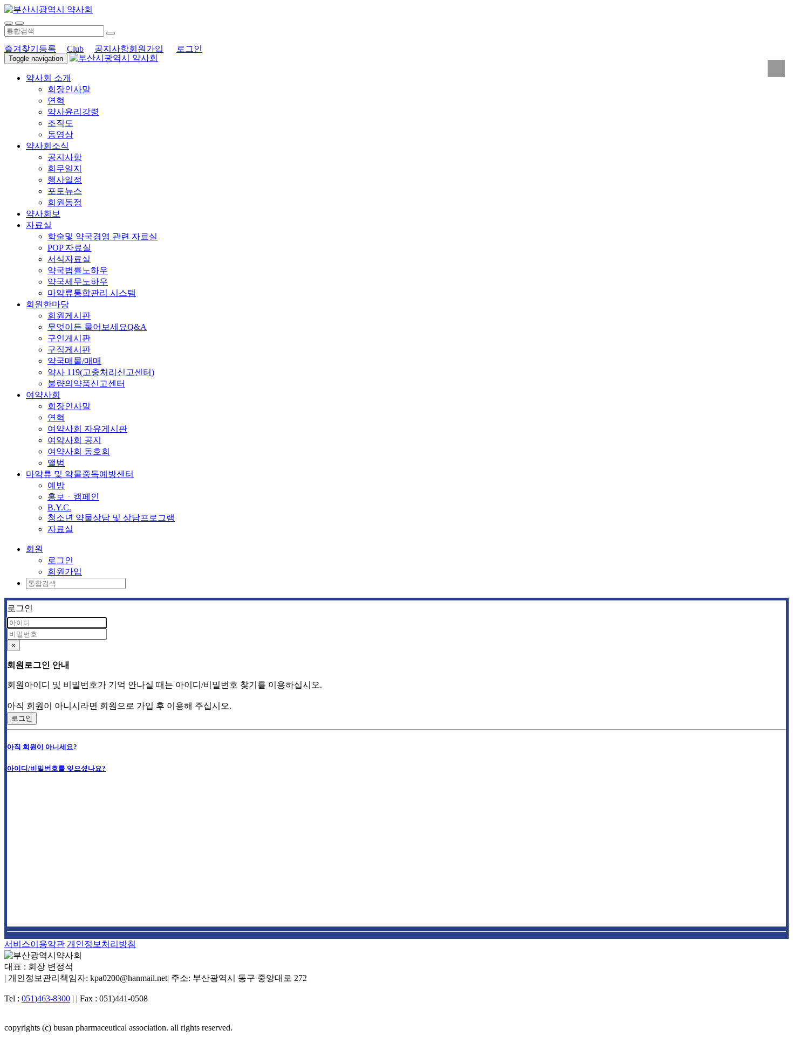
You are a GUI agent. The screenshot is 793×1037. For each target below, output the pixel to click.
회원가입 (146, 48)
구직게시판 (69, 349)
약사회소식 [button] (47, 145)
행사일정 (64, 179)
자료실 (60, 529)
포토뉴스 (64, 191)
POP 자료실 (69, 247)
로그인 (189, 48)
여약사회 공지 (74, 440)
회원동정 (64, 202)
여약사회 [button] (43, 394)
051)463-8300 (46, 998)
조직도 (60, 123)
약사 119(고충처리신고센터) (100, 372)
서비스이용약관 (34, 944)
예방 (56, 485)
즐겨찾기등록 (30, 48)
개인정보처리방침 (101, 944)
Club (75, 48)
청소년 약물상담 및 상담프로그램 (111, 517)
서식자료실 (69, 259)
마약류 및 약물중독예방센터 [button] (80, 474)
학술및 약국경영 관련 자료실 (102, 236)
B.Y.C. (59, 507)
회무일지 (64, 168)
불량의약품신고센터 (86, 383)
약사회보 (43, 213)
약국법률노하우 (77, 270)
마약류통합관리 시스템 (91, 293)
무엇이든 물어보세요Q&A (97, 326)
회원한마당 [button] (47, 304)
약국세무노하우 (77, 281)
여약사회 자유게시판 (87, 428)
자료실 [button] (39, 225)
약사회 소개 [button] (48, 77)
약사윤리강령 (73, 111)
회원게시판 (69, 315)
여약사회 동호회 (78, 451)
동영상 (60, 134)
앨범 (56, 462)
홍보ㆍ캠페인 (73, 496)
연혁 (56, 100)
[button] (34, 549)
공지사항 (111, 48)
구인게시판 (69, 338)
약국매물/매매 (74, 360)
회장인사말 (69, 89)
